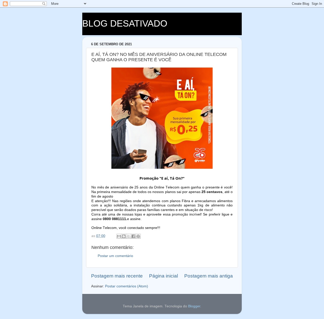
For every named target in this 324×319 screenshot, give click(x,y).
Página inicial (163, 276)
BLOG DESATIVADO (124, 23)
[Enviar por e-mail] (119, 236)
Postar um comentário (115, 256)
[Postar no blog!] (123, 236)
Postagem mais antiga (208, 276)
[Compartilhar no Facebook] (133, 236)
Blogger (194, 306)
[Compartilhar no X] (128, 236)
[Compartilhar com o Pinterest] (138, 236)
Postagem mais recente (117, 276)
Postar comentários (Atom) (126, 286)
